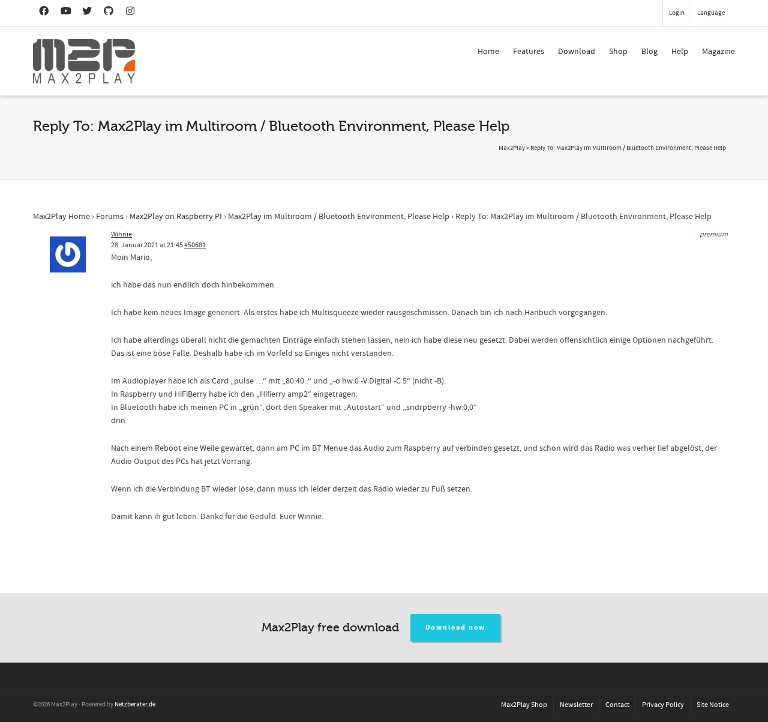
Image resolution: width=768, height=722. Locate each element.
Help (679, 51)
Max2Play (512, 148)
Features (528, 51)
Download (576, 51)
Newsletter (576, 704)
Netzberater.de (135, 704)
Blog (649, 51)
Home (488, 51)
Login (677, 13)
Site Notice (713, 704)
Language (711, 13)
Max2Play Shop (524, 704)
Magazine (718, 51)
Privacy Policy (663, 704)
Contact (617, 704)
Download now (455, 627)
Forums (110, 216)
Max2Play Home (61, 216)
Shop (618, 51)
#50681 (195, 245)
